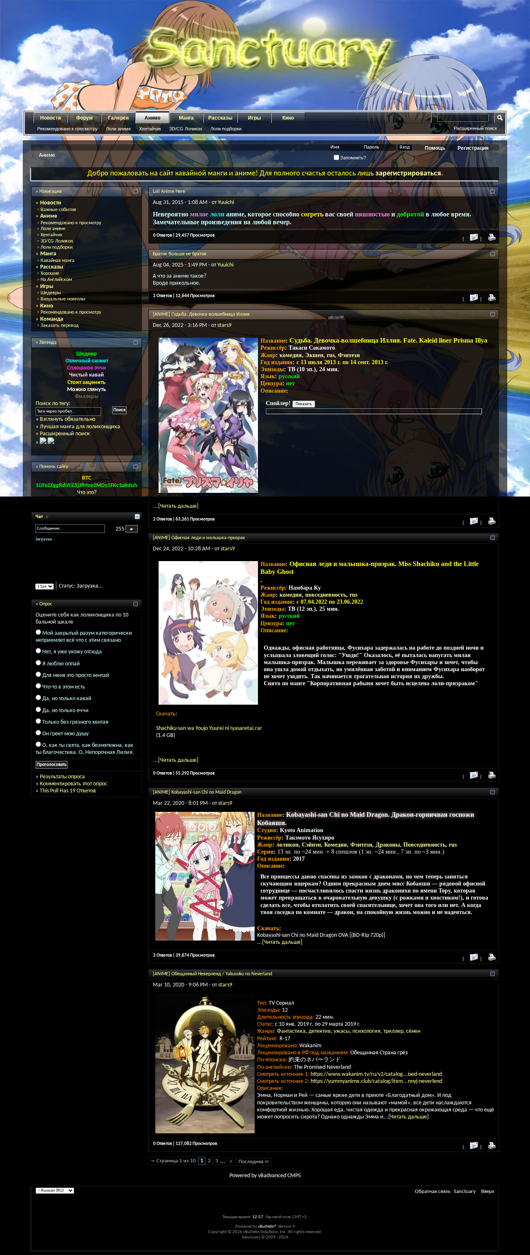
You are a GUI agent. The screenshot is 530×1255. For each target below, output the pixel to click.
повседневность (325, 595)
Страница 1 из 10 (176, 1161)
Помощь (435, 148)
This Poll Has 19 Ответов (68, 798)
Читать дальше (178, 506)
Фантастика (291, 1031)
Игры (254, 118)
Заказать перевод (60, 325)
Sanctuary (465, 1191)
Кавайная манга (58, 260)
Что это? (86, 493)
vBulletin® (267, 1226)
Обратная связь (432, 1191)
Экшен (314, 355)
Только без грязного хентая (75, 729)
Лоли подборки (225, 128)
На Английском (56, 279)
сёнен (413, 1031)
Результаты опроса (62, 784)
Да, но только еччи (65, 718)
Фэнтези (349, 355)
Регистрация (473, 148)
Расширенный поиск (475, 128)
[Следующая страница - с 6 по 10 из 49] (231, 1162)
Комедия (335, 845)
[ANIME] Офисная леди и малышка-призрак (199, 537)
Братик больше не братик (180, 254)
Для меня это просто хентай (75, 682)
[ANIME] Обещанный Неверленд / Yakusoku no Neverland (212, 974)
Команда (51, 319)
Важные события (58, 209)
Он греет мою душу (65, 741)
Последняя (250, 1161)
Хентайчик (150, 128)
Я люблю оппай (61, 671)
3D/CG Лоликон (185, 128)
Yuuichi (226, 202)
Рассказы (220, 118)
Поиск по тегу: (53, 404)
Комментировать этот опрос (73, 791)
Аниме (153, 118)
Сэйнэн (311, 845)
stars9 (224, 325)
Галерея (118, 118)
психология (366, 1031)
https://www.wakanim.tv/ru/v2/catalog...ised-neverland (376, 1074)
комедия (290, 355)
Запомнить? (352, 157)
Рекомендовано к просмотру (67, 128)
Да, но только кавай (67, 706)
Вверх (487, 1191)
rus (331, 355)
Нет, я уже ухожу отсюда (72, 659)
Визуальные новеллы (63, 299)
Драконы (388, 845)
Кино (288, 118)
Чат (40, 516)
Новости (50, 118)
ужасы (341, 1031)
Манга (186, 118)
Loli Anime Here (169, 191)
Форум (84, 118)
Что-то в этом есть (63, 694)
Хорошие (50, 273)
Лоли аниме (118, 128)
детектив (319, 1031)
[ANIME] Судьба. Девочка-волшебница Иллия (201, 314)
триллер (393, 1031)
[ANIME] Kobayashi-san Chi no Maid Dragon (197, 792)
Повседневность (424, 845)
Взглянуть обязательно (67, 419)
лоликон (287, 845)
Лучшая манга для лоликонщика (80, 427)
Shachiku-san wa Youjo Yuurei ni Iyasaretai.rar (209, 728)
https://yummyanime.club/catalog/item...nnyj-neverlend (376, 1081)
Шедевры (51, 292)
